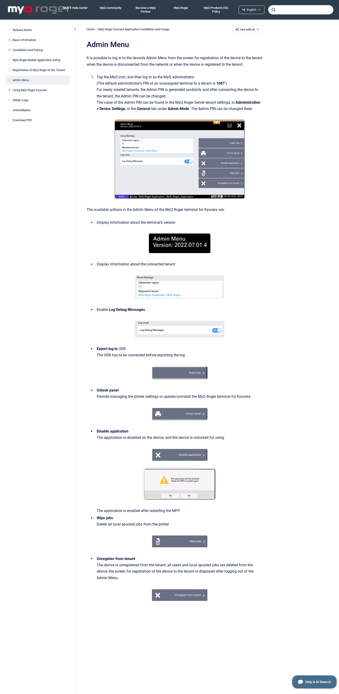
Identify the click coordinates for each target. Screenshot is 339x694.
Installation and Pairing (28, 50)
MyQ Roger (181, 8)
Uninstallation (22, 110)
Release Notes (22, 30)
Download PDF (22, 120)
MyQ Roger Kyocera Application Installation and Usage (133, 29)
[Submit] (273, 10)
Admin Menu (21, 80)
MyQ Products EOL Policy (216, 9)
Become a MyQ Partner (146, 9)
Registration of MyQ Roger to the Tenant (39, 70)
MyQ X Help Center (75, 8)
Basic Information (24, 40)
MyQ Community (110, 8)
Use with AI (247, 29)
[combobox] (300, 9)
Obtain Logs (20, 100)
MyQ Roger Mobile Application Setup (36, 60)
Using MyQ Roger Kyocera (30, 90)
